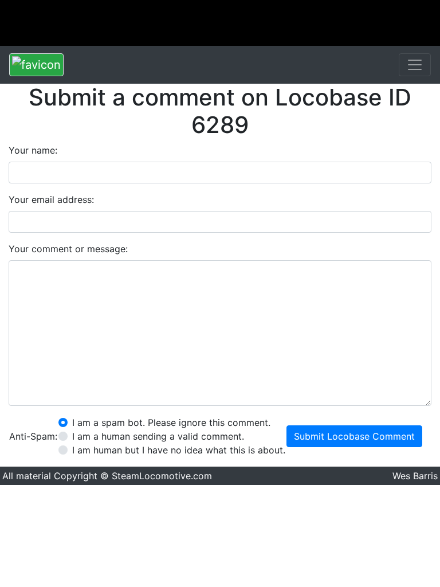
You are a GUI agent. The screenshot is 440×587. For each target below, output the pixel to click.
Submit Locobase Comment (354, 436)
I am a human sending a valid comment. (158, 436)
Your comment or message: (68, 249)
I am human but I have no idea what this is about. (178, 450)
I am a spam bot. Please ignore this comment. (171, 422)
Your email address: (51, 199)
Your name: (33, 150)
